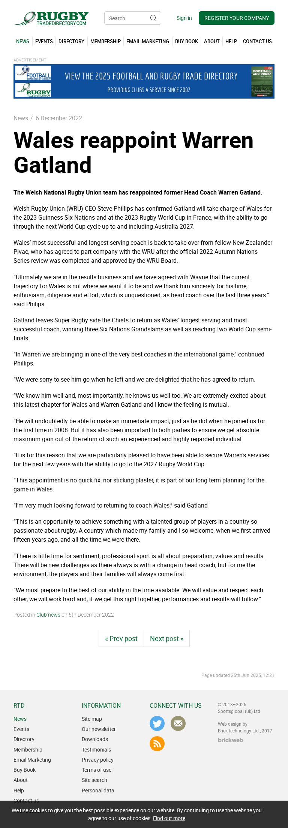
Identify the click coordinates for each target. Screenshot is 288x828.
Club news (48, 614)
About (21, 779)
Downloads (95, 739)
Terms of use (96, 769)
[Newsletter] (178, 723)
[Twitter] (157, 723)
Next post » (166, 638)
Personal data (98, 790)
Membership (28, 749)
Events (21, 728)
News (21, 118)
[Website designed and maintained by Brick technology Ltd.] (230, 740)
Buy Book (25, 769)
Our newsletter (99, 728)
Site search (94, 779)
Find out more (169, 818)
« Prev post (121, 638)
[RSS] (157, 743)
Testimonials (96, 749)
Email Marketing (32, 759)
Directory (24, 739)
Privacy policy (98, 759)
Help (19, 790)
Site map (92, 718)
